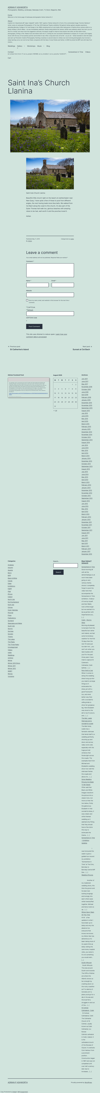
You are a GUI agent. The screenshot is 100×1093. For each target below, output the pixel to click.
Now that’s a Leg (87, 670)
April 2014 (85, 453)
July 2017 (85, 379)
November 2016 (87, 387)
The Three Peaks (13, 644)
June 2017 (85, 381)
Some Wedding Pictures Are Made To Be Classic (88, 782)
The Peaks (11, 642)
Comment (30, 261)
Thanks (10, 636)
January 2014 (86, 458)
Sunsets (10, 634)
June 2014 (85, 448)
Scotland (11, 621)
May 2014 (85, 450)
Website (29, 290)
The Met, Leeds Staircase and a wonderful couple (87, 720)
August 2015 (86, 410)
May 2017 (85, 384)
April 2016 (85, 395)
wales (72, 239)
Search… (56, 561)
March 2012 (85, 514)
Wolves (10, 674)
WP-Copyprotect (23, 1092)
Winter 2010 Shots (14, 663)
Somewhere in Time (88, 567)
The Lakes (11, 639)
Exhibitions (11, 586)
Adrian (30, 241)
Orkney (10, 607)
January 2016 (86, 400)
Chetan (14, 1092)
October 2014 (86, 437)
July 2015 (85, 413)
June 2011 (85, 538)
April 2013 (85, 480)
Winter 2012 (12, 668)
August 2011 (86, 533)
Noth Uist (11, 605)
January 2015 (86, 429)
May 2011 (85, 541)
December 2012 (87, 490)
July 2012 (85, 503)
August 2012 (86, 501)
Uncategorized (13, 647)
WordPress (88, 1082)
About (50, 31)
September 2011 (87, 530)
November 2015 (87, 405)
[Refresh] (29, 310)
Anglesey (11, 565)
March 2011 (85, 546)
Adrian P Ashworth (18, 7)
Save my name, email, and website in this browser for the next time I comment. (49, 301)
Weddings (11, 46)
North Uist (11, 599)
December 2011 (87, 522)
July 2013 (85, 472)
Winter (10, 660)
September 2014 (87, 440)
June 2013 (85, 474)
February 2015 (86, 426)
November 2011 (87, 525)
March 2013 (85, 482)
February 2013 (86, 485)
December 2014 (87, 432)
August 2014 (86, 442)
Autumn (10, 567)
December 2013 (87, 461)
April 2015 (85, 421)
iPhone (10, 594)
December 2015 (87, 403)
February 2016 (86, 397)
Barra (9, 573)
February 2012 (86, 517)
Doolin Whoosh (87, 962)
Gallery (19, 47)
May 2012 (85, 509)
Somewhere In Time (75, 52)
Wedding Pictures (87, 875)
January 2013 (86, 488)
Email (53, 280)
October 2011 (86, 527)
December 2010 (87, 554)
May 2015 (85, 418)
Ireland (10, 597)
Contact (37, 53)
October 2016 (86, 389)
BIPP (9, 575)
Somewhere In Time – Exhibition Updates (88, 840)
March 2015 (85, 424)
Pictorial (10, 613)
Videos (87, 52)
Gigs (9, 591)
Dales (9, 583)
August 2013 (86, 469)
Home (30, 16)
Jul (56, 410)
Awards (10, 570)
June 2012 (85, 506)
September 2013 (87, 466)
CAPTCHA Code (31, 318)
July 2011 (85, 535)
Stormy (10, 628)
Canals (10, 581)
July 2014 (85, 445)
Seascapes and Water (15, 623)
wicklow (10, 658)
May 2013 (85, 477)
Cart (9, 58)
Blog (48, 46)
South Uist (11, 626)
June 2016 (85, 392)
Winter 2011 (12, 666)
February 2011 (86, 549)
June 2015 (85, 416)
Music (39, 46)
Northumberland (13, 602)
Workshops (31, 46)
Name (28, 280)
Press (9, 615)
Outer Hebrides (13, 610)
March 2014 (85, 456)
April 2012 (85, 511)
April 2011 (85, 543)
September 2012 (87, 498)
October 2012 (86, 495)
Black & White (12, 578)
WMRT (10, 671)
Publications (12, 618)
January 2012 (86, 519)
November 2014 (87, 434)
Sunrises (10, 631)
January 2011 (86, 551)
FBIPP (10, 589)
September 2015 (87, 408)
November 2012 (87, 493)
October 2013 (86, 464)
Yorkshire (11, 676)
